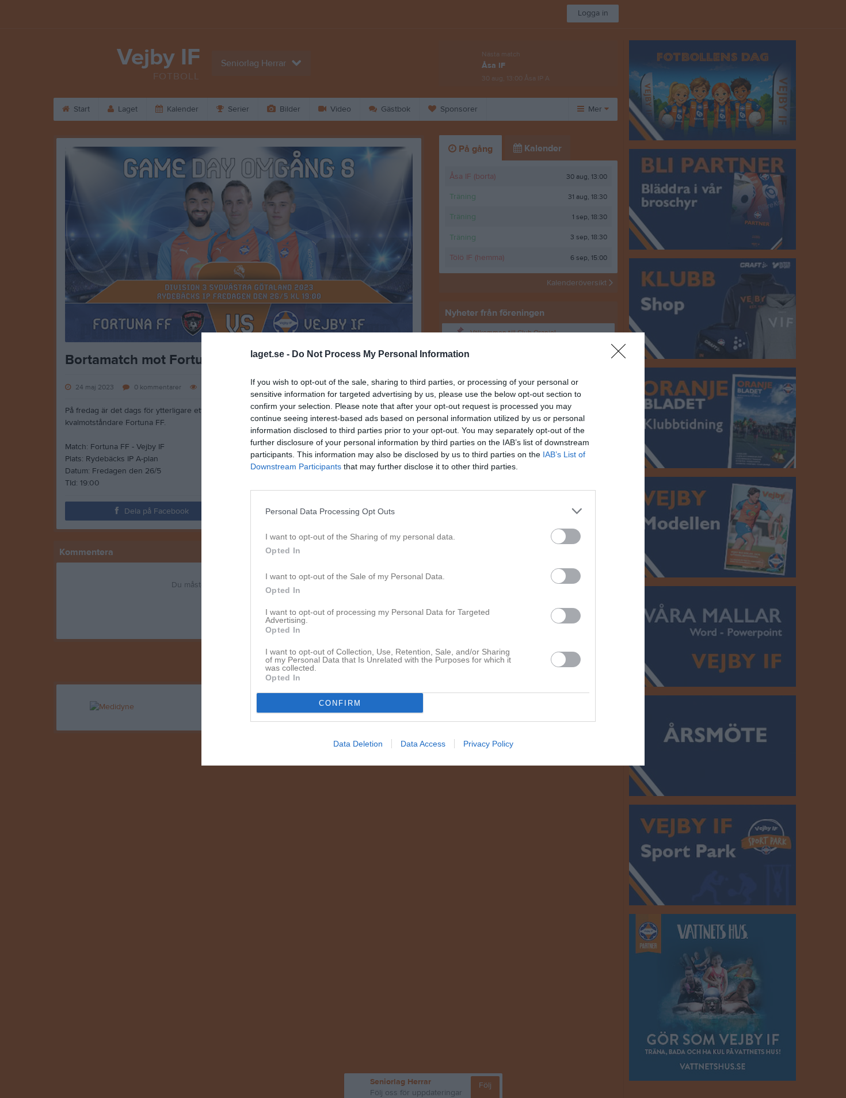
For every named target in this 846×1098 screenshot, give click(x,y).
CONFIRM (340, 703)
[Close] (622, 355)
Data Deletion (358, 743)
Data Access (423, 743)
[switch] (566, 536)
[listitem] (423, 511)
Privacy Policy (488, 743)
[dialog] (423, 549)
